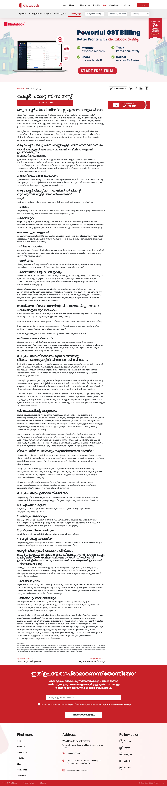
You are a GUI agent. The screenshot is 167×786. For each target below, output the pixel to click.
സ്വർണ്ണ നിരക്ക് (35, 13)
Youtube (127, 767)
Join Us (96, 5)
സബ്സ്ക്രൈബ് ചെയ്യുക (83, 715)
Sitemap (43, 783)
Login (143, 5)
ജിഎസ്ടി (47, 13)
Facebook (127, 741)
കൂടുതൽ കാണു (94, 14)
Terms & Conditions (9, 783)
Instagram (127, 754)
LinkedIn (127, 761)
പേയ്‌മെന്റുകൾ (60, 13)
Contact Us (129, 5)
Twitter (126, 747)
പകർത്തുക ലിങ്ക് (119, 87)
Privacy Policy (28, 783)
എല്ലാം (22, 13)
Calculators (114, 5)
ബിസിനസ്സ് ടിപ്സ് (75, 13)
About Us (73, 5)
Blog (104, 5)
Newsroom (85, 5)
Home (64, 5)
